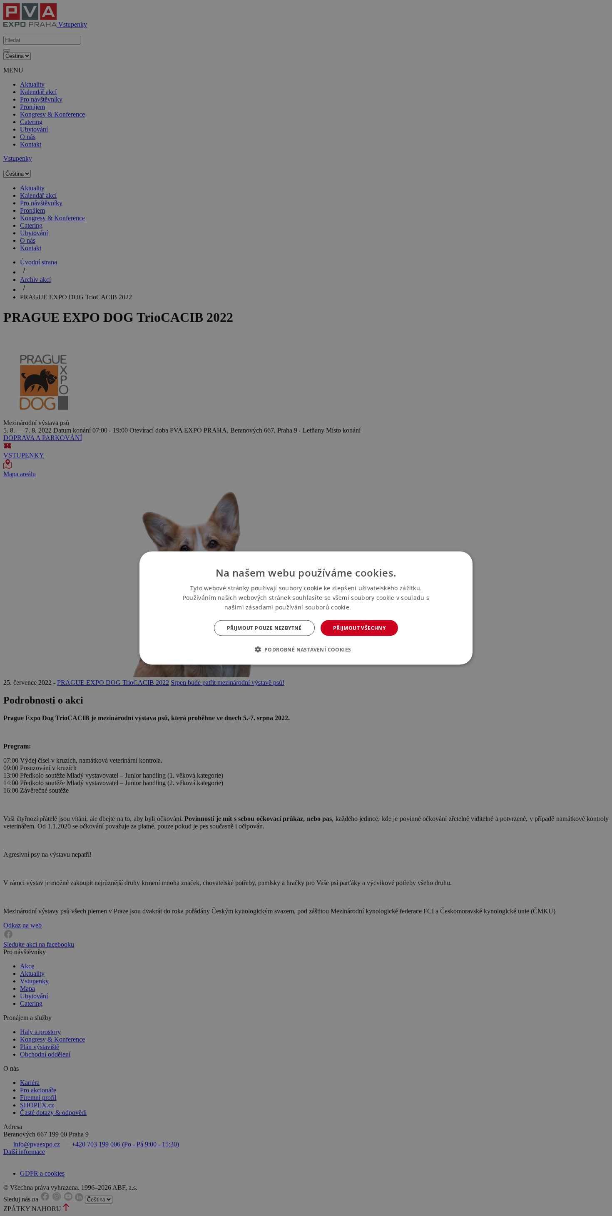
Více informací (370, 607)
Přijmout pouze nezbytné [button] (264, 628)
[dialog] (306, 608)
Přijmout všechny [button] (359, 628)
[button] (306, 649)
